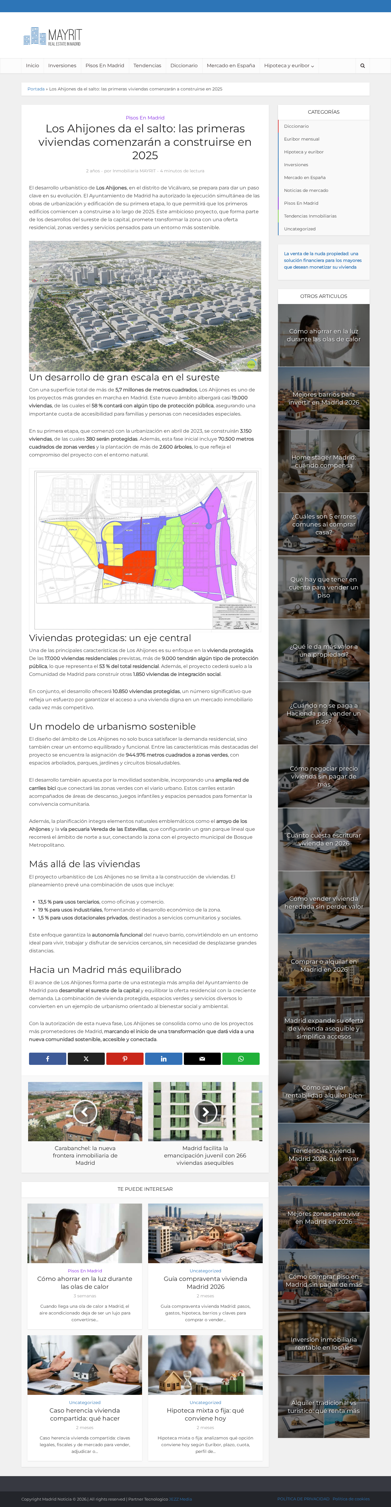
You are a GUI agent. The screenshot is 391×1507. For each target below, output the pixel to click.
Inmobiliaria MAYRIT (134, 171)
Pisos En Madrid (105, 65)
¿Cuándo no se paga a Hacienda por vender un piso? (324, 713)
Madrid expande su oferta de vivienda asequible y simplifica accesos (324, 1028)
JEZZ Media (180, 1499)
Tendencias (147, 65)
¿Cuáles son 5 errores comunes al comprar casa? (324, 524)
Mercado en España (231, 65)
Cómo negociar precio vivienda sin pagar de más (324, 776)
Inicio (32, 65)
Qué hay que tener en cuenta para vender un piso (324, 587)
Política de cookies (351, 1498)
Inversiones (62, 65)
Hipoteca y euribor (286, 65)
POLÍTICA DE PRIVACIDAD (303, 1498)
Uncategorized (205, 1271)
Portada (36, 89)
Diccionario (184, 65)
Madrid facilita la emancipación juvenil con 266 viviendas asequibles (189, 1481)
